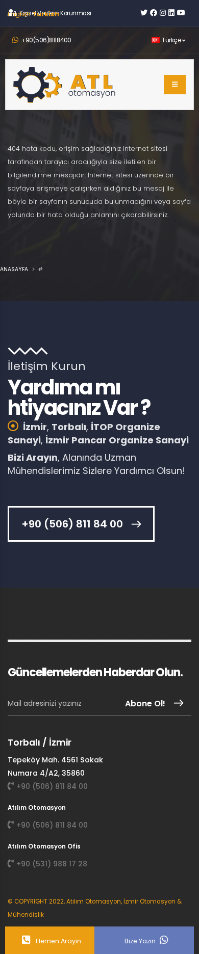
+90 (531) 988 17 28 (51, 864)
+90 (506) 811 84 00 (72, 524)
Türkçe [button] (171, 40)
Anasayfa (14, 269)
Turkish (45, 14)
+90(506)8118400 (45, 40)
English (19, 14)
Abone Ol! (145, 703)
